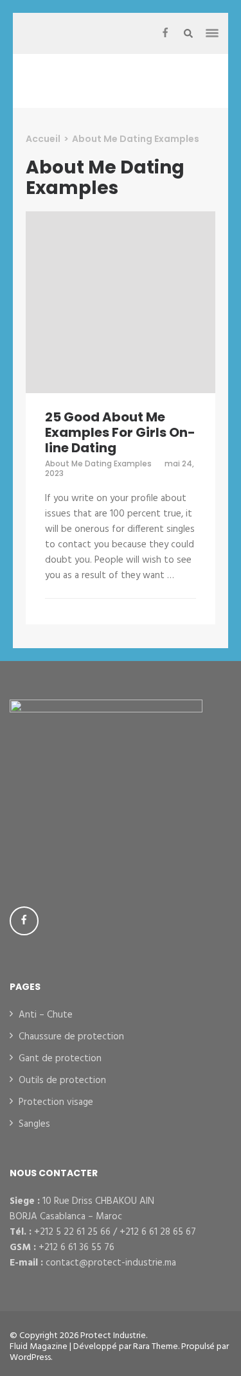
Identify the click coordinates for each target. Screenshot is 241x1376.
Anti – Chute (46, 1015)
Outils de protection (62, 1080)
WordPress (30, 1357)
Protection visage (56, 1102)
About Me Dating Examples (98, 463)
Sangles (34, 1124)
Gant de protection (60, 1058)
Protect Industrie (113, 1335)
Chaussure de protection (71, 1037)
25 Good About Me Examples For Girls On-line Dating (120, 432)
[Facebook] (165, 33)
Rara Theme (155, 1346)
